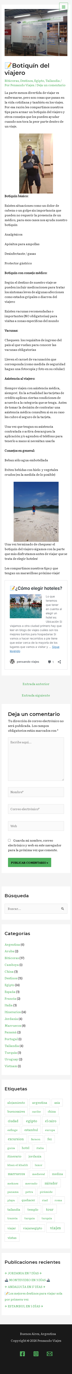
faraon (35, 1139)
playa (11, 1200)
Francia (10, 998)
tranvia (12, 1218)
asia (57, 1102)
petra (29, 1192)
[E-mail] (49, 1354)
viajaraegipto (32, 1228)
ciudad (13, 1120)
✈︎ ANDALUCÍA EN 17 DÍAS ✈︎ (25, 1286)
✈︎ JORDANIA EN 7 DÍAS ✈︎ (23, 1273)
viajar (11, 1228)
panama (13, 1192)
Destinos (26, 80)
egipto (31, 1120)
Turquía (11, 1052)
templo (32, 1209)
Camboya (12, 964)
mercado (31, 1183)
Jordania (11, 1018)
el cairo (50, 1120)
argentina (39, 1102)
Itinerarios (13, 1012)
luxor (38, 1165)
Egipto (39, 80)
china (52, 1111)
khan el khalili (17, 1165)
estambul (31, 1130)
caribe (36, 1111)
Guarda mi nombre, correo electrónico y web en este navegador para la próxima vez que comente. (34, 845)
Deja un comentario (51, 85)
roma (58, 1200)
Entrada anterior (36, 683)
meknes (12, 1183)
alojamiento (16, 1102)
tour (50, 1209)
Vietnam (11, 1066)
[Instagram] (36, 1354)
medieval (38, 1174)
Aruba (9, 951)
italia (40, 1148)
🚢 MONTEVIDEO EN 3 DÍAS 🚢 (27, 1280)
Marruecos (13, 1025)
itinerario (14, 1156)
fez (49, 1139)
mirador (51, 1183)
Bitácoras (12, 80)
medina (57, 1174)
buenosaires (16, 1111)
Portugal (11, 1039)
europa (50, 1130)
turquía (47, 1218)
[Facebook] (22, 1354)
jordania (35, 1156)
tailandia (13, 1209)
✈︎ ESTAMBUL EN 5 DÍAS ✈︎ (24, 1306)
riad (45, 1200)
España (10, 991)
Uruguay (11, 1059)
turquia (29, 1218)
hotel (25, 1148)
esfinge (12, 1130)
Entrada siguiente (36, 695)
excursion (16, 1138)
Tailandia (52, 80)
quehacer (28, 1200)
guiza (11, 1148)
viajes (55, 1227)
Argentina (12, 944)
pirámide (46, 1192)
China (9, 971)
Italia (9, 1005)
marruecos (16, 1173)
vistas (12, 1237)
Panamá (11, 1032)
